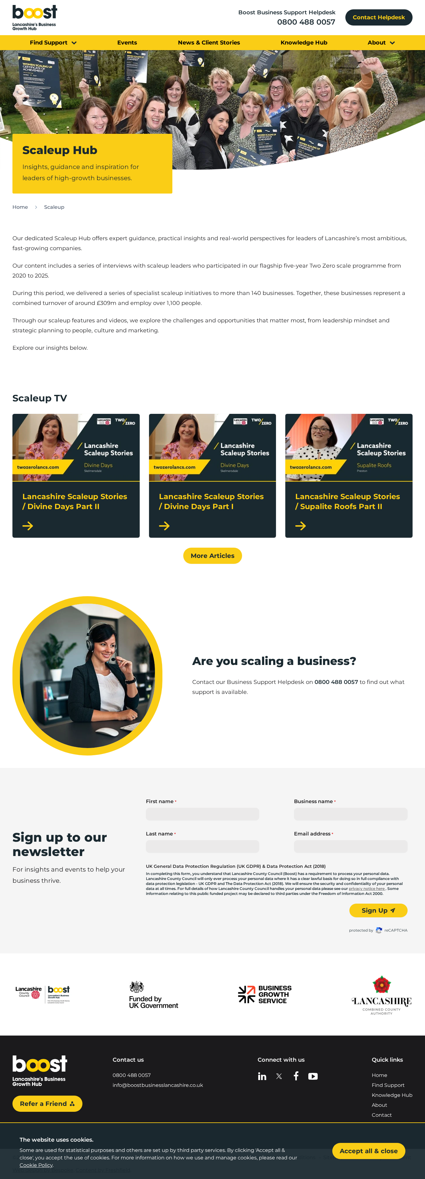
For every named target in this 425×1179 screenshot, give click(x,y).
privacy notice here (367, 888)
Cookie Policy (36, 1165)
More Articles (213, 555)
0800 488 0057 (306, 21)
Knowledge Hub (392, 1095)
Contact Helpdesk (379, 17)
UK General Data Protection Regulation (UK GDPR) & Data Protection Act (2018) (236, 866)
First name (161, 801)
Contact (382, 1115)
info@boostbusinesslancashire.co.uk (158, 1085)
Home (20, 207)
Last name (161, 834)
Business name (315, 801)
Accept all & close (369, 1151)
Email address (313, 834)
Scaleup (54, 207)
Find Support (388, 1085)
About (379, 1105)
